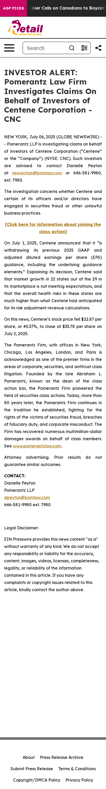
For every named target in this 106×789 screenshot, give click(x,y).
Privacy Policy (79, 780)
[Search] (72, 48)
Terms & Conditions (77, 768)
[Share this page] (98, 48)
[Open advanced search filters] (84, 48)
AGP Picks (13, 8)
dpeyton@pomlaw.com (27, 497)
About (29, 757)
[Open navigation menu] (9, 48)
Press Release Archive (61, 757)
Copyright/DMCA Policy (36, 780)
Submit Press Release (32, 768)
